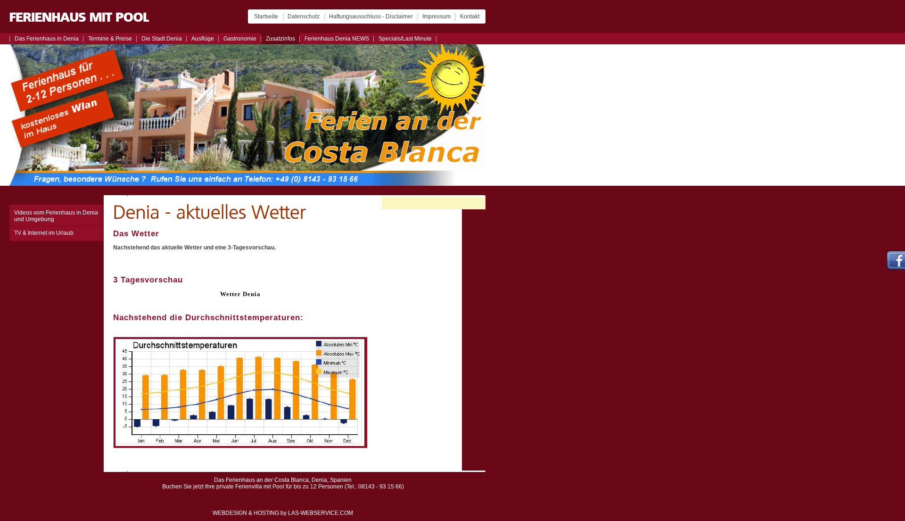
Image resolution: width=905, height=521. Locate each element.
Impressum (436, 16)
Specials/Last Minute (405, 38)
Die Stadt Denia (161, 38)
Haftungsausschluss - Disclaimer (371, 16)
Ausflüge (202, 38)
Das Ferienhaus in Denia (47, 38)
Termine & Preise (110, 38)
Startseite (266, 16)
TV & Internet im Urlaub (44, 233)
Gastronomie (239, 38)
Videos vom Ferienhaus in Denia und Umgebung (56, 216)
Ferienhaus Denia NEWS (336, 38)
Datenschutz (304, 16)
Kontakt (469, 16)
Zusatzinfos (280, 38)
